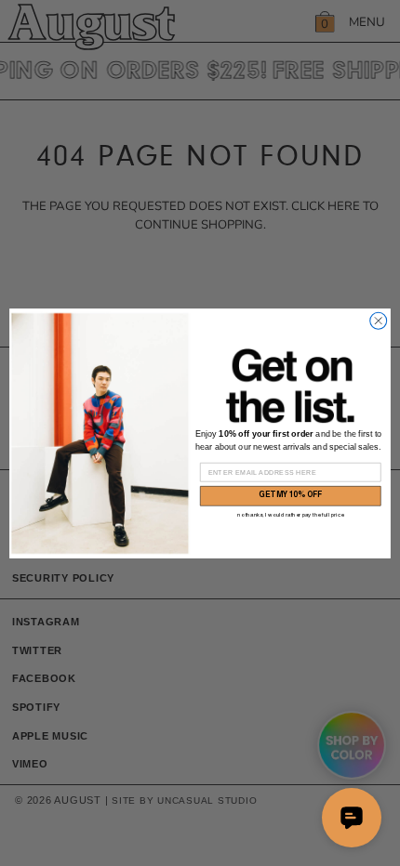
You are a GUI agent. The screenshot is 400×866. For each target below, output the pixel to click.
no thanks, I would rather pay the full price (290, 515)
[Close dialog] (378, 320)
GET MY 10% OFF (291, 495)
